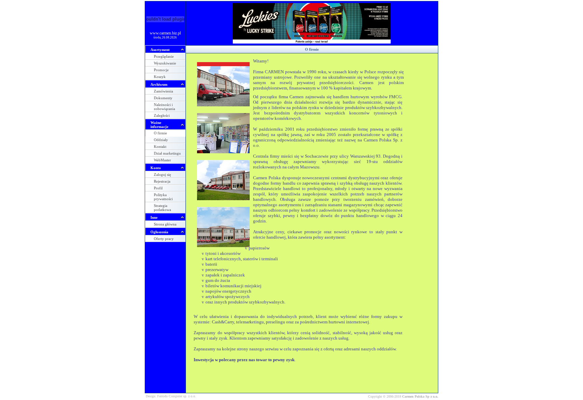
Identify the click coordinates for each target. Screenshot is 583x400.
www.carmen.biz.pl (165, 33)
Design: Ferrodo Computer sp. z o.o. (171, 396)
